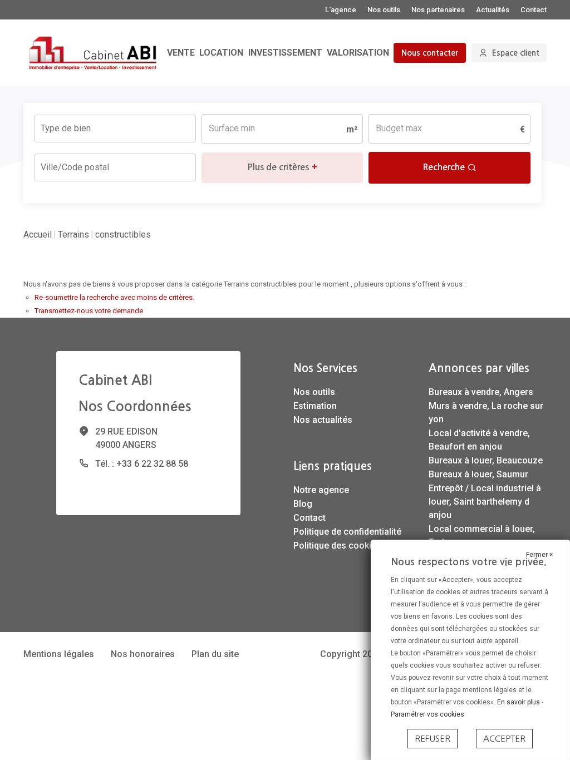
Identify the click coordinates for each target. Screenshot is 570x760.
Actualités (492, 10)
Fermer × (539, 555)
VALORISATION (358, 52)
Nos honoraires (143, 654)
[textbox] (90, 125)
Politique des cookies (337, 545)
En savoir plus (519, 702)
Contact (533, 10)
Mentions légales (58, 654)
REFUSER (432, 738)
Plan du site (215, 654)
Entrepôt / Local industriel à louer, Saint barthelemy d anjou (485, 501)
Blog (302, 504)
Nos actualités (322, 419)
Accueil (37, 234)
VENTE (181, 52)
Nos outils (383, 10)
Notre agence (321, 490)
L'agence (340, 10)
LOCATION (221, 52)
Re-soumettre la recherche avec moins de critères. (114, 297)
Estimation (315, 406)
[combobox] (115, 128)
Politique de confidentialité (347, 531)
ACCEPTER (504, 738)
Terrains (73, 234)
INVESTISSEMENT (285, 52)
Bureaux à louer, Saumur (478, 474)
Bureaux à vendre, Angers (481, 392)
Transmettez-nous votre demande (89, 311)
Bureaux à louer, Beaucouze (486, 460)
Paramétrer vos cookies (427, 714)
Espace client (515, 53)
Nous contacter (429, 53)
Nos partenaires (438, 10)
